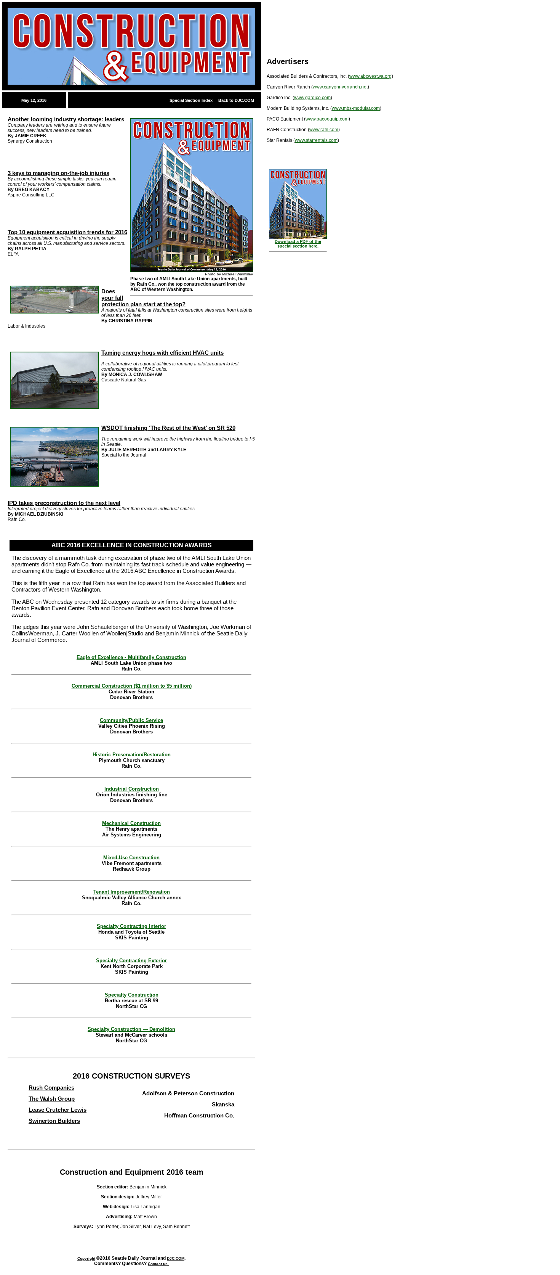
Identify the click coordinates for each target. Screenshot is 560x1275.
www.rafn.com (323, 129)
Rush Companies (51, 1087)
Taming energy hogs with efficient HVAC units (162, 352)
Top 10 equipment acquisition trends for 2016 (67, 232)
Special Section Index (191, 100)
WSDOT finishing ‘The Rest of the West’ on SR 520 (168, 427)
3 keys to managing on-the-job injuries (58, 173)
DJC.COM (175, 1258)
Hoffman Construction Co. (199, 1115)
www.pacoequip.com (327, 119)
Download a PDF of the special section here (298, 243)
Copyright (86, 1258)
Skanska (223, 1104)
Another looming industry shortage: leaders (66, 119)
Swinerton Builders (54, 1120)
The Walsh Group (52, 1098)
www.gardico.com (312, 97)
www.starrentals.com (316, 140)
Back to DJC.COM (236, 100)
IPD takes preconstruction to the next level (64, 503)
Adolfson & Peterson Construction (188, 1093)
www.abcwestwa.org (370, 76)
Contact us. (158, 1264)
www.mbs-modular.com (356, 108)
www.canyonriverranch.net (340, 87)
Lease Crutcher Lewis (57, 1109)
